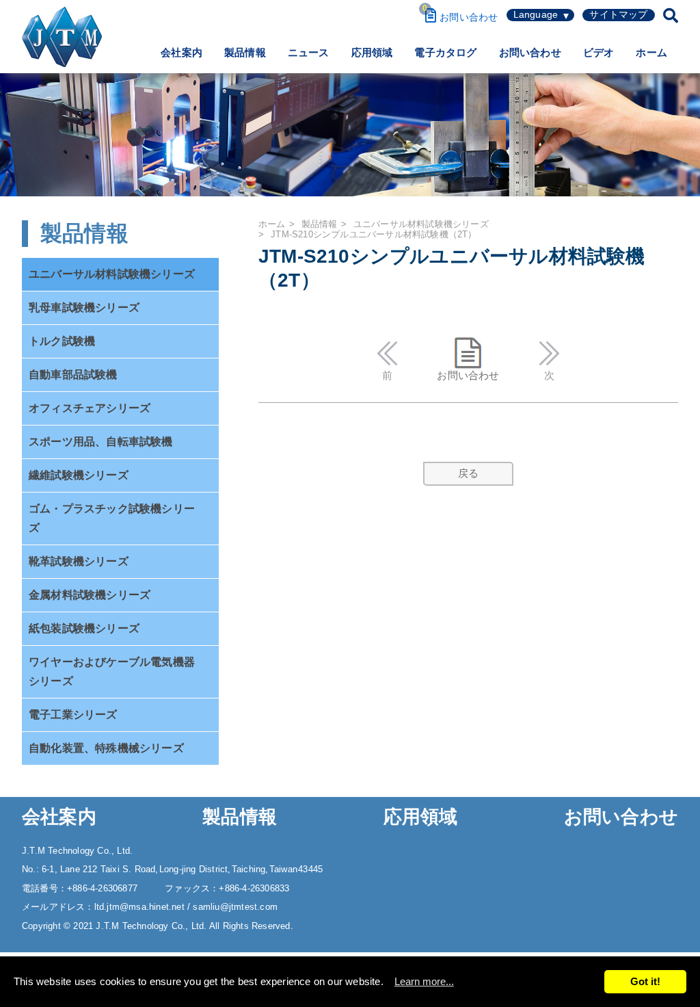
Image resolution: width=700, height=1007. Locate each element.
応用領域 (372, 52)
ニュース (308, 52)
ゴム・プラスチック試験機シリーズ (112, 518)
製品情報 (245, 52)
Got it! (645, 981)
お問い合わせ (530, 52)
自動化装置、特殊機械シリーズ (106, 748)
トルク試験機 (62, 341)
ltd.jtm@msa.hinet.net (140, 907)
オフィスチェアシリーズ (89, 408)
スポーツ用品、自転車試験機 (101, 441)
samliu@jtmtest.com (235, 907)
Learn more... (424, 981)
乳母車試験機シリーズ (84, 307)
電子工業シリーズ (73, 714)
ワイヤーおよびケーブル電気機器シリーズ (112, 671)
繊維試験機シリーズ (79, 475)
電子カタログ (445, 52)
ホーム (651, 52)
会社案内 (181, 52)
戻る (468, 473)
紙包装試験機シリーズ (84, 628)
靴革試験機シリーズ (79, 561)
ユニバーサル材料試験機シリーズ (112, 274)
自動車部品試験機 (73, 374)
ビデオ (599, 52)
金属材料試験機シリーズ (89, 595)
